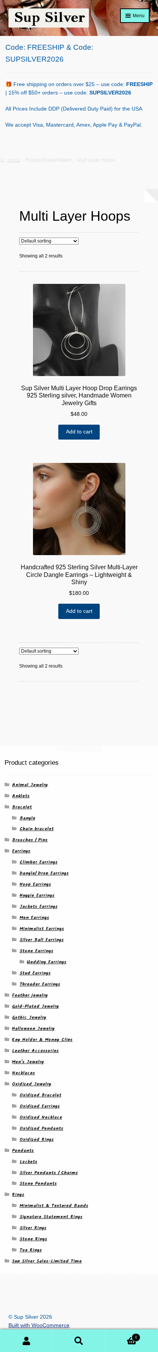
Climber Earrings (39, 862)
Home (13, 159)
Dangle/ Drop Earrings (44, 873)
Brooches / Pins (30, 840)
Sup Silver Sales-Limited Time (47, 1261)
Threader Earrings (40, 984)
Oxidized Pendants (41, 1128)
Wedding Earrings (46, 962)
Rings (18, 1194)
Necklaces (23, 1073)
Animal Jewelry (30, 784)
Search (79, 1341)
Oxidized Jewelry (31, 1084)
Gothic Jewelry (29, 1017)
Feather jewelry (30, 995)
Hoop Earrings (35, 884)
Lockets (28, 1161)
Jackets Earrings (39, 906)
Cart (121, 1335)
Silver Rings (33, 1227)
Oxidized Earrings (40, 1106)
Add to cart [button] (79, 432)
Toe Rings (31, 1250)
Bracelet (22, 807)
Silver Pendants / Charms (49, 1172)
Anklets (21, 796)
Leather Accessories (35, 1050)
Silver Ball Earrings (42, 939)
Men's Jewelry (28, 1061)
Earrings (21, 851)
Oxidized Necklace (41, 1117)
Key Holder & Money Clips (42, 1039)
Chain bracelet (37, 828)
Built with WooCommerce (38, 1325)
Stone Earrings (36, 951)
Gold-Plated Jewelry (35, 1006)
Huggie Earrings (37, 895)
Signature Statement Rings (51, 1216)
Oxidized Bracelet (40, 1095)
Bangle (27, 818)
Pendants (23, 1150)
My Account (26, 1341)
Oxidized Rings (37, 1139)
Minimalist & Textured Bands (54, 1205)
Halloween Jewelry (33, 1028)
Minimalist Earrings (42, 928)
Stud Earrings (35, 973)
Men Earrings (34, 917)
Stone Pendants (38, 1183)
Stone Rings (33, 1239)
